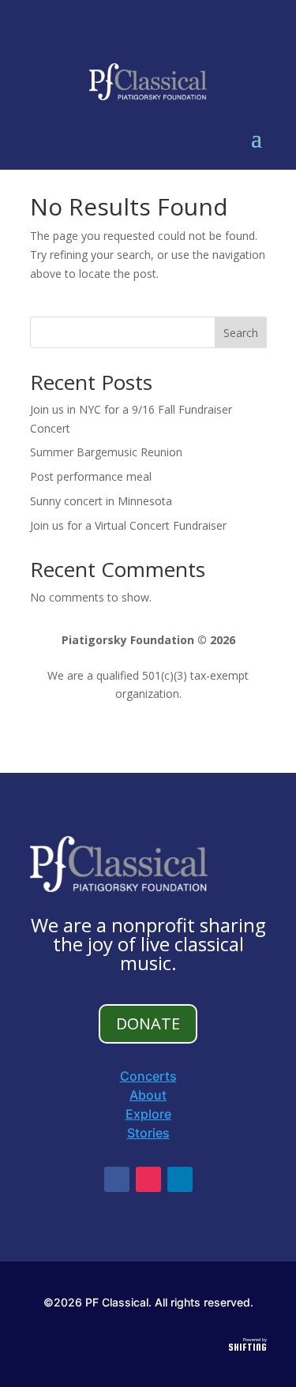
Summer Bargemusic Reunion (106, 451)
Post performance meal (91, 476)
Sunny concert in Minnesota (101, 500)
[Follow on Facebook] (116, 1179)
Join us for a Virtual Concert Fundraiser (128, 525)
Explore (148, 1114)
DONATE (148, 1023)
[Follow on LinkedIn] (180, 1179)
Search (240, 332)
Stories (148, 1133)
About (148, 1095)
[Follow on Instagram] (148, 1179)
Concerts (148, 1076)
